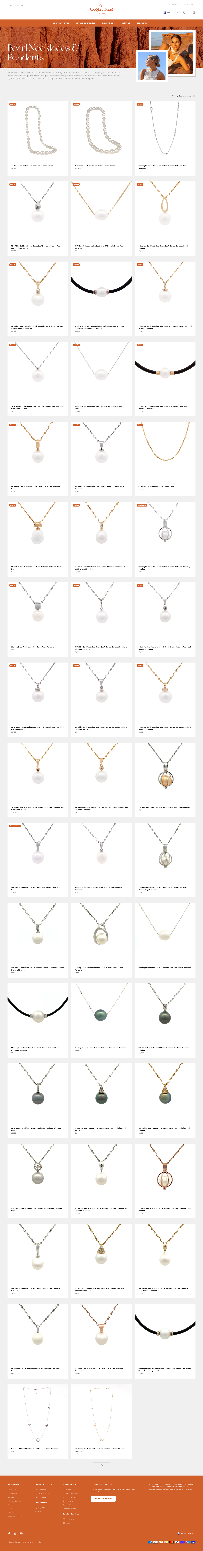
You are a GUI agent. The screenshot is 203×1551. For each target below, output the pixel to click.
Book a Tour (187, 5)
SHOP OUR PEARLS (61, 23)
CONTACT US (142, 23)
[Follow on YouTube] (21, 1533)
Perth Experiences (42, 1493)
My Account (67, 1489)
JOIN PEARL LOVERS (103, 1499)
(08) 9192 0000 (43, 1508)
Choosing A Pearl (69, 1509)
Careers (10, 1505)
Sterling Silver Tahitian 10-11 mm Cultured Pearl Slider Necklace (100, 1048)
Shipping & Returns (70, 1493)
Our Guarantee (68, 1501)
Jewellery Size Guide (71, 1497)
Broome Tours (40, 1489)
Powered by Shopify (34, 1542)
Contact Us (12, 1489)
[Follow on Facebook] (9, 1533)
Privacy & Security (14, 1501)
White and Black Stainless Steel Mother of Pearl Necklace (34, 1449)
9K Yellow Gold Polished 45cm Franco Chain (156, 486)
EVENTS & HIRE (108, 23)
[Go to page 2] (107, 1465)
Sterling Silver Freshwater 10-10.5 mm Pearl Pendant (32, 647)
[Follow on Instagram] (15, 1533)
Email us (41, 1511)
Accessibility (12, 1512)
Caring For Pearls (69, 1505)
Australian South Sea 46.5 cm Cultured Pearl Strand (32, 166)
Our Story (11, 1497)
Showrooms (19, 6)
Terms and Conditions (16, 1516)
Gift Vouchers (40, 1497)
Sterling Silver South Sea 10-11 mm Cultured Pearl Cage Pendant (164, 807)
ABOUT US (126, 23)
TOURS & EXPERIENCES (85, 23)
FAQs (10, 1509)
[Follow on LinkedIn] (27, 1533)
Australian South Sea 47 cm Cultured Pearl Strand (95, 166)
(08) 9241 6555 (71, 1519)
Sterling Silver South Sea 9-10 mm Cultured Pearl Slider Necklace (165, 968)
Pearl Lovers (173, 5)
